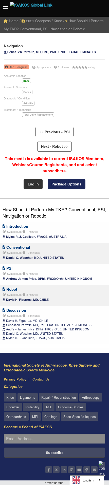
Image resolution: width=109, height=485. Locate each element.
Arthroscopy (91, 397)
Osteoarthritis (16, 416)
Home (13, 20)
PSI (8, 268)
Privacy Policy (15, 379)
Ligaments (27, 397)
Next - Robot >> (54, 146)
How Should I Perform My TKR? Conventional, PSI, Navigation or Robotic (54, 212)
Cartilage (50, 416)
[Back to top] (92, 453)
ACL (49, 407)
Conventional (17, 247)
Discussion (15, 310)
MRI (35, 416)
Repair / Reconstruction (58, 397)
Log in (33, 183)
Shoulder (12, 407)
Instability (32, 407)
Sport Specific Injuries (79, 416)
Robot (11, 289)
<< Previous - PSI (55, 131)
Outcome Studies (71, 407)
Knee (10, 397)
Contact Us (40, 379)
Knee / (59, 20)
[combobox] (87, 480)
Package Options (66, 183)
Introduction (16, 226)
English (88, 480)
